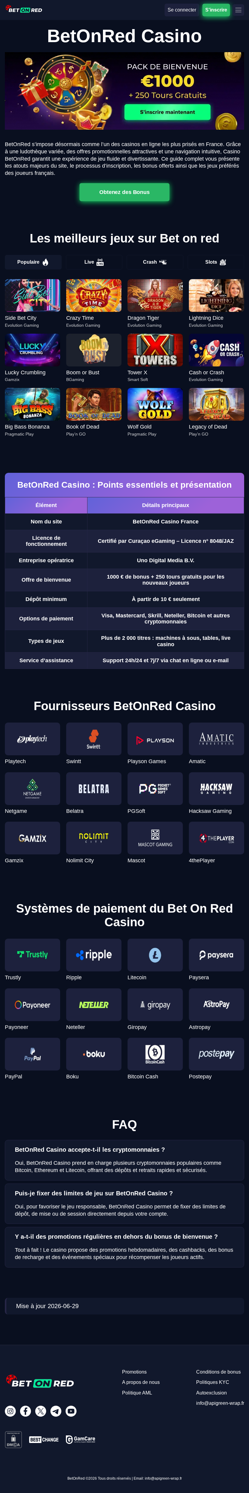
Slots (211, 262)
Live (89, 262)
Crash (150, 262)
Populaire (28, 262)
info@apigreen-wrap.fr (220, 1403)
